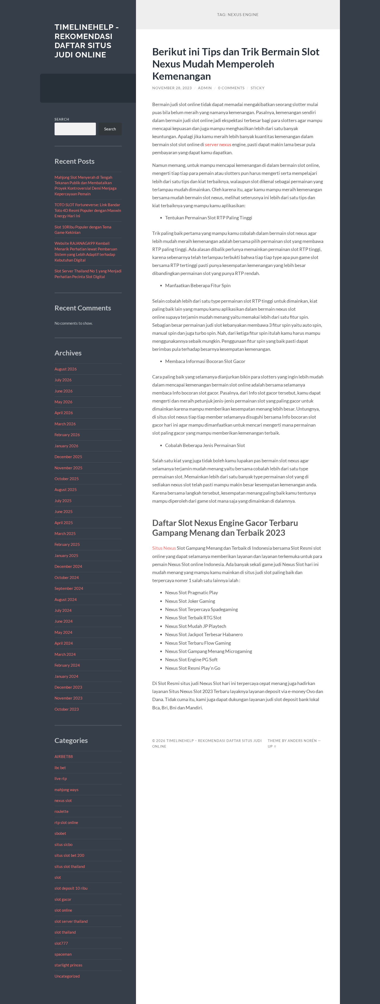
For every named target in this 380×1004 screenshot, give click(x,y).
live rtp (61, 778)
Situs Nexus (164, 548)
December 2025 (68, 456)
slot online (63, 910)
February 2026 (67, 434)
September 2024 (69, 588)
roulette (62, 811)
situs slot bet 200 (69, 855)
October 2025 (67, 478)
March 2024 (65, 654)
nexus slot (63, 800)
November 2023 (68, 698)
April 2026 (64, 412)
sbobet (60, 833)
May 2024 (63, 632)
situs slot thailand (70, 866)
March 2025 (65, 533)
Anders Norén (302, 741)
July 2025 (63, 500)
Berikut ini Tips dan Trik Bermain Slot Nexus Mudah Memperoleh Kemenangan (236, 63)
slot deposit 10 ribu (71, 888)
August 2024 (66, 599)
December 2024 (68, 566)
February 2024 (67, 665)
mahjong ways (67, 789)
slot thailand (65, 932)
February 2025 (67, 544)
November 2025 (68, 467)
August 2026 (66, 369)
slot (58, 877)
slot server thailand (71, 921)
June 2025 (64, 511)
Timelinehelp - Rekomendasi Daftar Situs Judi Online (87, 41)
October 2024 (67, 577)
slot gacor (63, 899)
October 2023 (67, 709)
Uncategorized (67, 976)
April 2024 (64, 643)
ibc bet (60, 767)
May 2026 (63, 401)
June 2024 (64, 621)
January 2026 (66, 445)
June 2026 (64, 391)
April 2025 (64, 522)
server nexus (218, 144)
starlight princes (68, 965)
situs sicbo (63, 844)
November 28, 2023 (172, 88)
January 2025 (66, 555)
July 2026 (63, 379)
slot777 (61, 943)
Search (62, 119)
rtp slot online (66, 822)
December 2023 (68, 687)
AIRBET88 (64, 756)
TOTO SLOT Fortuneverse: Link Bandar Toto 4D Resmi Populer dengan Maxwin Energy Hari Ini (88, 210)
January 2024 (66, 676)
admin (205, 88)
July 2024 (63, 610)
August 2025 (66, 489)
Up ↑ (272, 746)
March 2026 (65, 423)
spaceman (63, 954)
